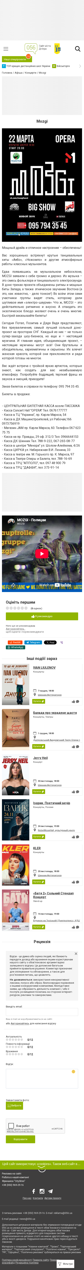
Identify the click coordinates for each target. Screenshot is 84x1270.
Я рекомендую (44, 616)
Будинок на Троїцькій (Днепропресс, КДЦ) (57, 920)
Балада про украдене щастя (55, 713)
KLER (37, 848)
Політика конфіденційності (17, 1260)
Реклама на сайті (11, 1173)
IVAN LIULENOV (44, 668)
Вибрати (16, 1105)
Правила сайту (41, 1260)
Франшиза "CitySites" (13, 1181)
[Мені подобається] (73, 701)
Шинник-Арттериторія (50, 695)
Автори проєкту (52, 1198)
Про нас (27, 1198)
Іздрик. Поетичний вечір (51, 803)
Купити (37, 701)
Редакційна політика (26, 1262)
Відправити (20, 1139)
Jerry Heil (40, 758)
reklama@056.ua (63, 1213)
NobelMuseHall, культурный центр (56, 830)
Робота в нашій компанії (15, 1177)
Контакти (38, 1198)
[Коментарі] (77, 701)
